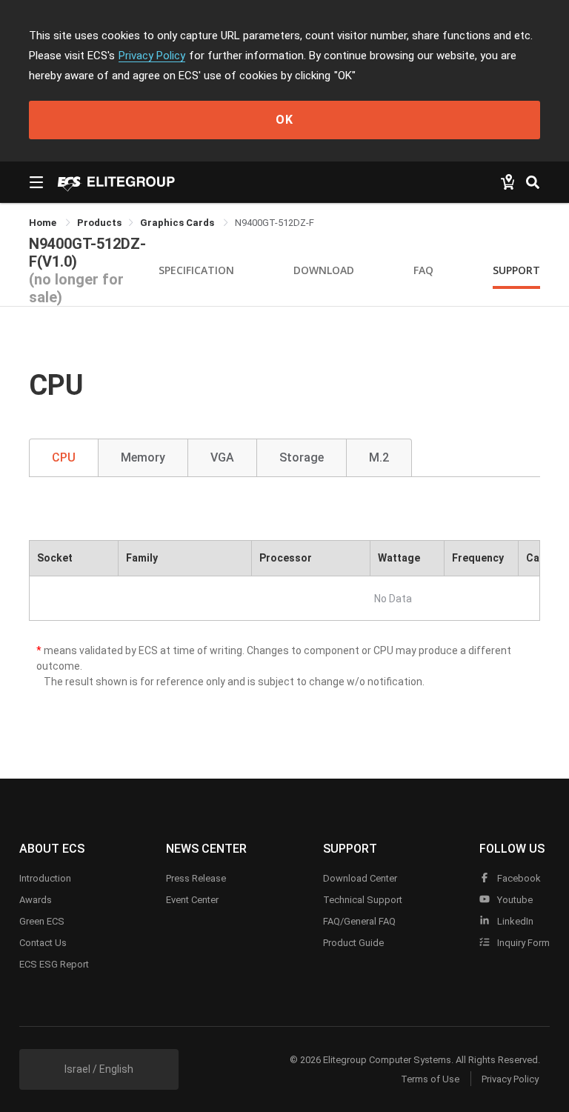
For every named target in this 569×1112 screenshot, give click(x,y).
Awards (35, 899)
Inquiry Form (522, 942)
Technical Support (362, 899)
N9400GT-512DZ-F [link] (274, 222)
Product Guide (353, 942)
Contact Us (43, 942)
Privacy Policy (152, 55)
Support (516, 270)
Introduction (45, 878)
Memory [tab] (143, 457)
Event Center (192, 899)
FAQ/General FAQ (359, 921)
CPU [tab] (64, 457)
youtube (514, 899)
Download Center (360, 878)
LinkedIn (514, 921)
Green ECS (41, 921)
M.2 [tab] (379, 457)
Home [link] (44, 222)
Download (323, 270)
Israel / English (98, 1069)
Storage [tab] (301, 457)
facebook (518, 878)
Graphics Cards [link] (178, 222)
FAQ (423, 270)
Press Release (196, 878)
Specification (196, 270)
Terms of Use (430, 1079)
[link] (99, 222)
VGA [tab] (222, 457)
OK (284, 120)
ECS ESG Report (54, 964)
